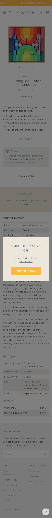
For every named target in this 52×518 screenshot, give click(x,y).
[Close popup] (45, 241)
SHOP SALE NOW (26, 271)
